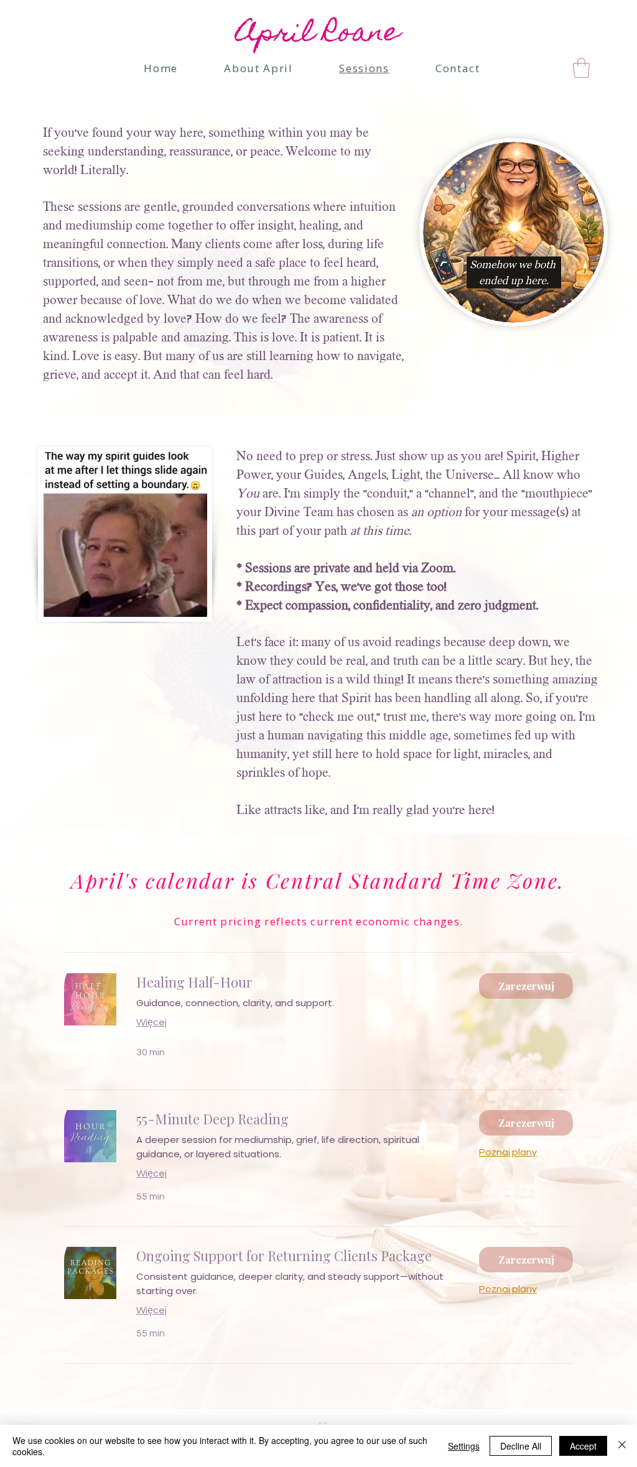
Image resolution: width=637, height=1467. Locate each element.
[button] (526, 986)
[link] (581, 68)
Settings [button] (464, 1446)
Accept (583, 1446)
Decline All (520, 1446)
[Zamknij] (622, 1446)
